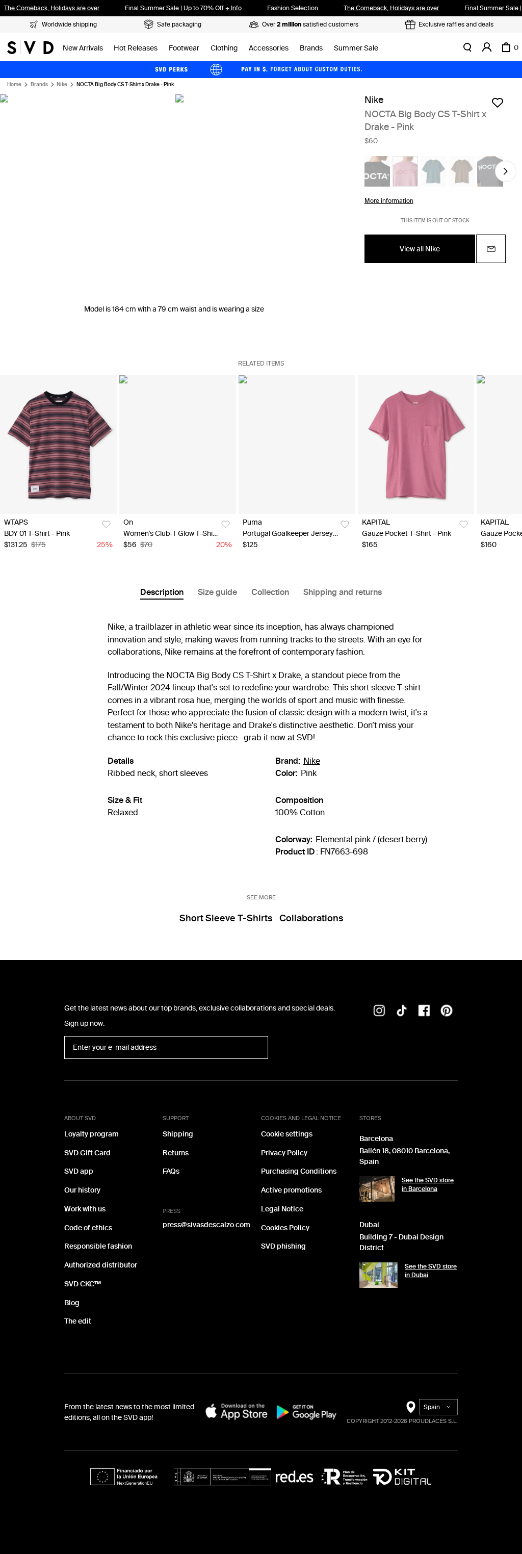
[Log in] (486, 47)
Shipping (178, 1134)
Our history (82, 1190)
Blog (72, 1303)
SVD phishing (283, 1246)
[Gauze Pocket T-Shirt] (416, 444)
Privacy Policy (284, 1153)
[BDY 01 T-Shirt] (58, 444)
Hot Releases (136, 48)
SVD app (78, 1171)
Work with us (85, 1209)
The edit (77, 1321)
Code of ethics (88, 1228)
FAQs (171, 1171)
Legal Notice (282, 1209)
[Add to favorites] (497, 102)
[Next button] (505, 171)
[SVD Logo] (30, 47)
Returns (176, 1153)
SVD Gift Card (87, 1153)
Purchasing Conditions (298, 1171)
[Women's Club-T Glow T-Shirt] (177, 444)
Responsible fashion (98, 1246)
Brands (311, 48)
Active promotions (291, 1190)
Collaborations (311, 918)
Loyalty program (91, 1134)
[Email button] (491, 249)
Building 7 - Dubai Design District (401, 1242)
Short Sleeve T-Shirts (225, 918)
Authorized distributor (100, 1265)
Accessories (269, 48)
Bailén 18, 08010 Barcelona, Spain (404, 1156)
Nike (62, 85)
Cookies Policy (285, 1228)
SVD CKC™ (82, 1284)
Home (14, 85)
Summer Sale (356, 48)
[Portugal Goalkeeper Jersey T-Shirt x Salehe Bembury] (297, 444)
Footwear (184, 48)
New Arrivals (83, 48)
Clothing (224, 48)
